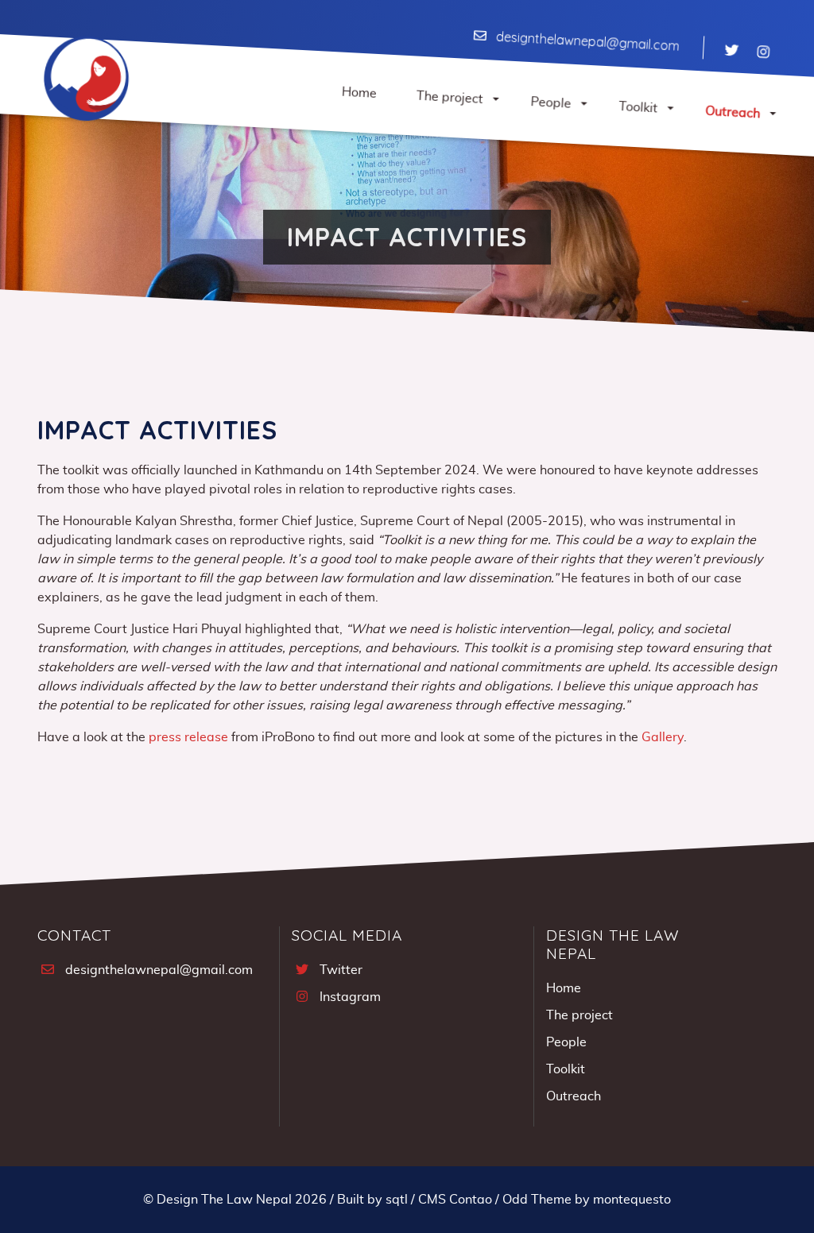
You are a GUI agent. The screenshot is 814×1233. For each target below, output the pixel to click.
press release (188, 737)
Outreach (573, 1096)
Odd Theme (537, 1199)
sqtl (397, 1199)
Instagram (350, 997)
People (566, 1042)
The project (579, 1015)
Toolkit (565, 1069)
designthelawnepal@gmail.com (587, 41)
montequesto (632, 1199)
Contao (470, 1199)
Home (563, 988)
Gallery (663, 737)
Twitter (341, 970)
